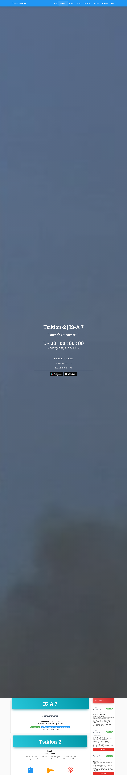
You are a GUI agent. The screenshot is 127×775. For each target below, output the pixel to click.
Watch (104, 749)
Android (105, 3)
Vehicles (96, 3)
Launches (63, 3)
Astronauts (87, 3)
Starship (71, 3)
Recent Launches (99, 700)
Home (55, 3)
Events (79, 3)
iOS (113, 3)
